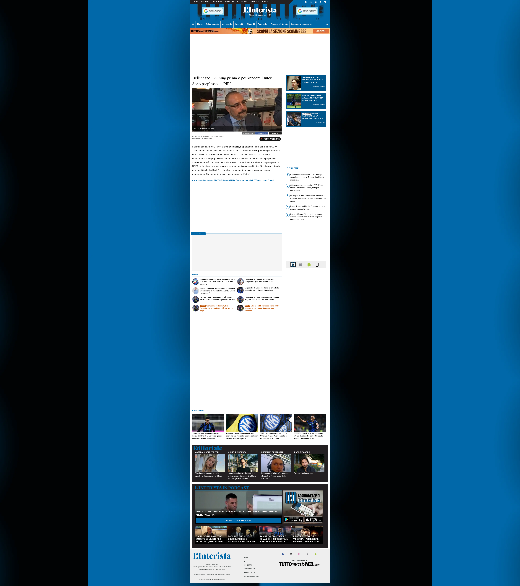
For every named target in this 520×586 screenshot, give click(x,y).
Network (205, 2)
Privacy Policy (250, 572)
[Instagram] (316, 2)
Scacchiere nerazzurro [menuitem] (301, 24)
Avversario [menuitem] (227, 24)
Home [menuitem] (200, 24)
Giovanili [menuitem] (251, 24)
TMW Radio (229, 2)
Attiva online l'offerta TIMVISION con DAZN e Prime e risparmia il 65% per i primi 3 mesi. (234, 180)
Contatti (248, 565)
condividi (261, 133)
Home (196, 2)
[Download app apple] (320, 2)
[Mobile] (317, 264)
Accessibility (249, 569)
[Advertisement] (306, 375)
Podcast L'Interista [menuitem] (279, 24)
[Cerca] (327, 24)
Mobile (247, 558)
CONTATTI (255, 2)
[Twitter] (311, 2)
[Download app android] (325, 2)
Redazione (217, 2)
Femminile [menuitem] (262, 24)
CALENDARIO (242, 2)
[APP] (293, 264)
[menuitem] (193, 24)
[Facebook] (306, 2)
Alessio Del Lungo (202, 138)
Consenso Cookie (251, 576)
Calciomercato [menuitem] (212, 24)
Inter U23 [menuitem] (239, 24)
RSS (245, 561)
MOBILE (265, 2)
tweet (274, 133)
